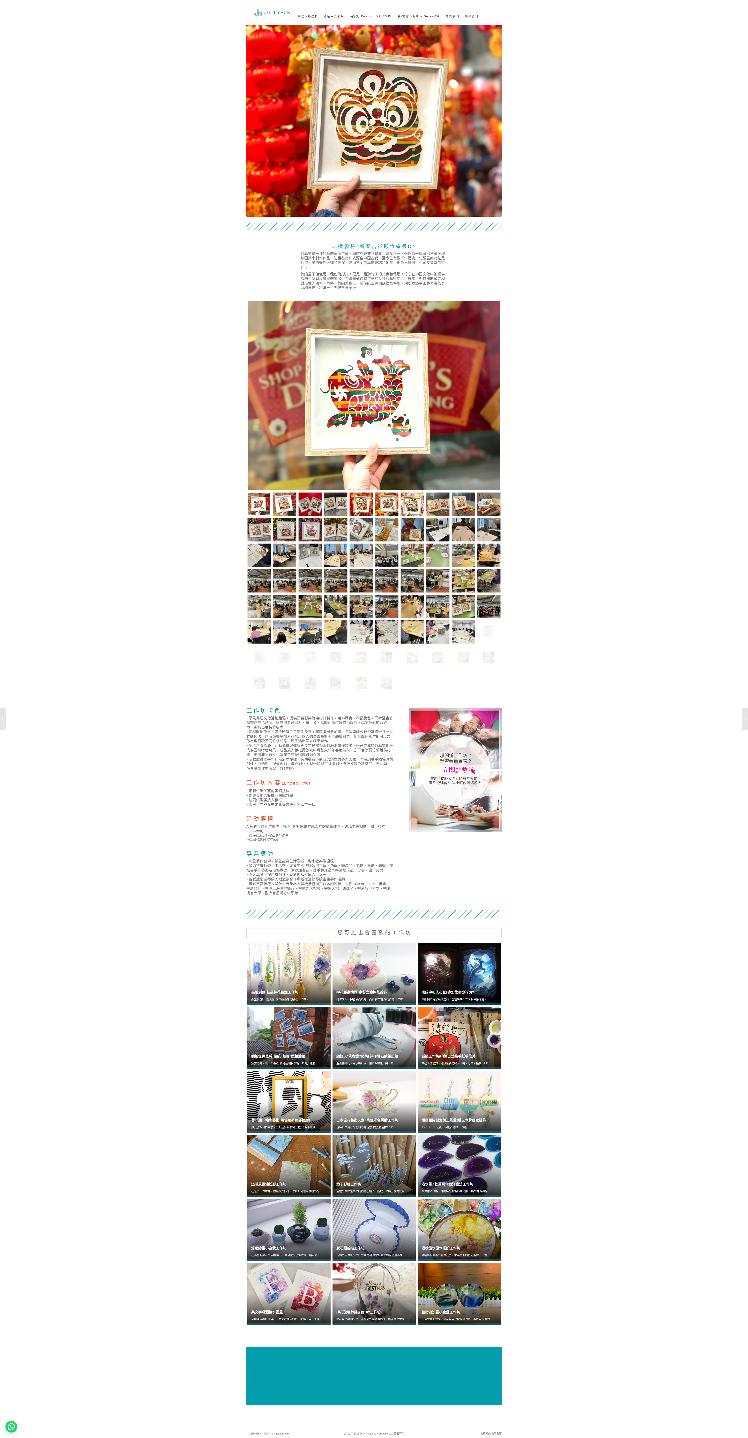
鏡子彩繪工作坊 (348, 1184)
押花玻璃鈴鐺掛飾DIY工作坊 (358, 1312)
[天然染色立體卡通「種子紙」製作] (745, 719)
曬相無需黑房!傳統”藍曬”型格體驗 (278, 1056)
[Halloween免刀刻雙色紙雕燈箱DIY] (3, 719)
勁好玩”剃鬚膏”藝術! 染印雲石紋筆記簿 (367, 1056)
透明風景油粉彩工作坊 (268, 1184)
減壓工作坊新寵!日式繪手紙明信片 (448, 1056)
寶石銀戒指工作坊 (350, 1248)
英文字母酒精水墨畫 (267, 1312)
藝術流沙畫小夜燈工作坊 (441, 1312)
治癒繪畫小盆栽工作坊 (268, 1248)
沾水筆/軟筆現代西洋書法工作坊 (447, 1184)
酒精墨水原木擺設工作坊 (441, 1248)
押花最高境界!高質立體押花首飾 (361, 992)
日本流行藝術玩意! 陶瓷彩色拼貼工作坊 (367, 1120)
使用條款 (486, 1433)
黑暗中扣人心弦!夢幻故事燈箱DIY (448, 992)
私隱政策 (496, 1433)
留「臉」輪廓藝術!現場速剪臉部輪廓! (280, 1120)
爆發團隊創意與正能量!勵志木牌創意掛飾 (454, 1120)
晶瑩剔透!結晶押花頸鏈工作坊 (274, 992)
